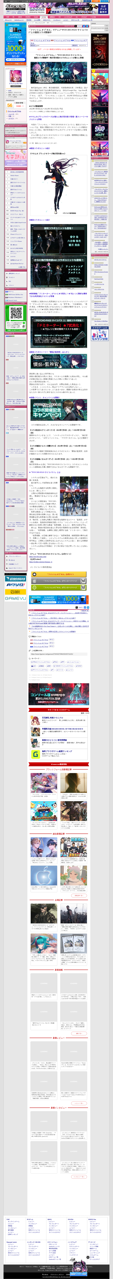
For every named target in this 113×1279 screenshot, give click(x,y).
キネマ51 (12, 256)
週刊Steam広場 (14, 207)
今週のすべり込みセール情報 (17, 203)
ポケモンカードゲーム (100, 259)
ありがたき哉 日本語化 (16, 248)
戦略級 (42, 666)
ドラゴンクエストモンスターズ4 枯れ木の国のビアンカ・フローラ (101, 296)
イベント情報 (94, 1246)
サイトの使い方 (26, 1)
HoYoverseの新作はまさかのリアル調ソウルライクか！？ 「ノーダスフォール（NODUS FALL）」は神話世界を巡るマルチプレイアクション (101, 209)
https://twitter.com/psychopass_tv (40, 562)
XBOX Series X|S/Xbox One (15, 294)
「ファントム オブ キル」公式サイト (60, 574)
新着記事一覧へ (79, 895)
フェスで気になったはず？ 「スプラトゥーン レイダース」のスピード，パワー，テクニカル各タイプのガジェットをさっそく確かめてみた (16, 451)
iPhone (56, 662)
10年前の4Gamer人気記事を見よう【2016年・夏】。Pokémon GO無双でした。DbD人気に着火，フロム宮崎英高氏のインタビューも (16, 401)
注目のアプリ (46, 20)
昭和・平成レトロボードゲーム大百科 (17, 230)
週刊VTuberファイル (16, 189)
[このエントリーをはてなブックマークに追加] (87, 27)
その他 (92, 1257)
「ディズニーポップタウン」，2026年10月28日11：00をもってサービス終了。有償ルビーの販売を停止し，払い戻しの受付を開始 (44, 824)
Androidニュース (19, 20)
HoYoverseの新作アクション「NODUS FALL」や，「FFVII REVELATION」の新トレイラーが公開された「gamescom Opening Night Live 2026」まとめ (100, 226)
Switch (36, 17)
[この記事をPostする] (76, 26)
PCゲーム (11, 291)
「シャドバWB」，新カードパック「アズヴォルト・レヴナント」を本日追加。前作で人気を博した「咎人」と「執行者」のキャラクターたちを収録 (73, 825)
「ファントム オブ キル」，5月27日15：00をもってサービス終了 (53, 618)
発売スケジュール (34, 1230)
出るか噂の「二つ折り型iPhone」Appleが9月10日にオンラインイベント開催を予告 (44, 887)
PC (13, 17)
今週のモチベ (14, 179)
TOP (7, 17)
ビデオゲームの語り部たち (17, 237)
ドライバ (11, 285)
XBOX (20, 17)
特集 (9, 116)
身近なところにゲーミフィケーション (17, 252)
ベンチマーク (73, 1255)
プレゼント (12, 277)
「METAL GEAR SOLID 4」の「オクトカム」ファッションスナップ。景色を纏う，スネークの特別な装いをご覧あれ (16, 354)
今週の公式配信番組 (15, 186)
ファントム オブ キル (16, 83)
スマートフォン (52, 1242)
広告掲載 (68, 1274)
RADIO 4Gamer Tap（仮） (17, 210)
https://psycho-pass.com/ (37, 557)
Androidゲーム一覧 (87, 20)
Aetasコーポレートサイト (15, 568)
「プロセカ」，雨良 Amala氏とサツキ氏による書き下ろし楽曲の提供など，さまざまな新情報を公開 (73, 796)
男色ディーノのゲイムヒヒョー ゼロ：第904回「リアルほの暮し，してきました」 (44, 995)
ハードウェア (68, 17)
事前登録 (28, 20)
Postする (79, 26)
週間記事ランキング (14, 273)
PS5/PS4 (28, 17)
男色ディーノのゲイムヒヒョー (17, 193)
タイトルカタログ (34, 1232)
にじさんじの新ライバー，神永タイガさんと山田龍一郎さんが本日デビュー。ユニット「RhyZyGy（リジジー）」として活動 (44, 860)
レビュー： (20, 142)
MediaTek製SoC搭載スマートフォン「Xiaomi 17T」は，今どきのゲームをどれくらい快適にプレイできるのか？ (73, 1064)
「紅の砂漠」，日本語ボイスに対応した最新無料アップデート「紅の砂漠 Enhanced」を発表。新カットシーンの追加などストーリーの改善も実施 (101, 244)
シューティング (95, 1253)
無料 (49, 666)
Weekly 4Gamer (14, 175)
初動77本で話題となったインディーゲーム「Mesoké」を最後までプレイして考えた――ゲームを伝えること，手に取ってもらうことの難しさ (16, 474)
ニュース (11, 114)
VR (60, 17)
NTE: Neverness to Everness (101, 272)
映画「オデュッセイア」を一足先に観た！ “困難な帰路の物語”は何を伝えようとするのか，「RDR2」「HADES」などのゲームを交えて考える (16, 378)
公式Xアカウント (14, 1)
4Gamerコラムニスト (16, 234)
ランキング (104, 1)
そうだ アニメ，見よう (16, 214)
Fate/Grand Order (98, 278)
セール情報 (37, 20)
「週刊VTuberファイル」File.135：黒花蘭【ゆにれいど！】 (43, 1024)
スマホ (44, 17)
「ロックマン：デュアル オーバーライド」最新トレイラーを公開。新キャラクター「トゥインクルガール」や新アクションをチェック (101, 191)
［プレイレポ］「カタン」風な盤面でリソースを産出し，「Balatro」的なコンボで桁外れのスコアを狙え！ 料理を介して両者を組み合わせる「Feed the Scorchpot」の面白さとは (44, 1065)
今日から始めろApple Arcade (18, 222)
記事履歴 (95, 1)
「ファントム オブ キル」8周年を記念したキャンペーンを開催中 (53, 631)
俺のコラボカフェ (15, 226)
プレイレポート (54, 1224)
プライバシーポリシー (15, 556)
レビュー (11, 1224)
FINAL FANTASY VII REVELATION (101, 265)
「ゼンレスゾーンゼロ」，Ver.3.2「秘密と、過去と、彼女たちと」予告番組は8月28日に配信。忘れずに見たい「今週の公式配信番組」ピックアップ (73, 1025)
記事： (14, 142)
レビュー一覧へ (79, 1103)
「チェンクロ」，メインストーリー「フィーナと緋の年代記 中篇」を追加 (44, 795)
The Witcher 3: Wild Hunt (101, 321)
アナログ (84, 17)
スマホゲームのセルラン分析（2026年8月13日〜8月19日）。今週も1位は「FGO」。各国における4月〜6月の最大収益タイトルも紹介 (73, 996)
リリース (60, 670)
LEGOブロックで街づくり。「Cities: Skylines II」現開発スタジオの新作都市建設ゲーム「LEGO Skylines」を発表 (101, 200)
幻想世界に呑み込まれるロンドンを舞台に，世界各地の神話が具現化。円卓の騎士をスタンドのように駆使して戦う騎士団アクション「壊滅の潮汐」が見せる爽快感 (44, 1095)
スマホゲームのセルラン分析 (17, 198)
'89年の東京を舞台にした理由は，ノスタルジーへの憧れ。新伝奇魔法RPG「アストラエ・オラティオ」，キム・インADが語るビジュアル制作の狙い (16, 548)
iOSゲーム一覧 (75, 20)
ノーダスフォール (99, 284)
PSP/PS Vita (92, 1219)
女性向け (52, 17)
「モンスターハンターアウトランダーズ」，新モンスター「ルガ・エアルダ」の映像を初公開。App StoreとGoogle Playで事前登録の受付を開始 (101, 235)
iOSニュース (8, 20)
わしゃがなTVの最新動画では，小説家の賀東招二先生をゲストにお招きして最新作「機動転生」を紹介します (73, 860)
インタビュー (57, 20)
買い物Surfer (13, 244)
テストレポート (74, 1246)
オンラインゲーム (13, 1221)
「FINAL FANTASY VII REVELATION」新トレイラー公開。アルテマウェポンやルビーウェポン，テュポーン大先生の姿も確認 (101, 164)
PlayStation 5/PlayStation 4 (15, 297)
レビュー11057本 (11, 13)
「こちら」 (66, 1268)
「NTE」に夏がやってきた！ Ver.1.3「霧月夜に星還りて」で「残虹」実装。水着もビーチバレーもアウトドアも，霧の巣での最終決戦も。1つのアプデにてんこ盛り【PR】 (44, 957)
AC (77, 17)
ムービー (65, 20)
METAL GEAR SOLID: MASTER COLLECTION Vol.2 (101, 314)
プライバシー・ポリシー (57, 1274)
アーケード (91, 1242)
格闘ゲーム (93, 1248)
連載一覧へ (23, 267)
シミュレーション (74, 662)
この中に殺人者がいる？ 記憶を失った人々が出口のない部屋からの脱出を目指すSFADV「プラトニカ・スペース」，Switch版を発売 (73, 888)
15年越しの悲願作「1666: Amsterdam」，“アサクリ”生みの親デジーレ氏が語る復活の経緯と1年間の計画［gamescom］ (16, 501)
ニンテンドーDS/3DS (33, 1242)
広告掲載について (13, 564)
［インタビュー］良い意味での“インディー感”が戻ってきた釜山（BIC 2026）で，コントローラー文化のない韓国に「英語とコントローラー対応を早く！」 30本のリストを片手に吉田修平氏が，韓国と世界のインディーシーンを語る (73, 1167)
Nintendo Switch (12, 300)
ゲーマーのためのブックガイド (17, 218)
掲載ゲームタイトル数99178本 (15, 11)
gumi (9, 90)
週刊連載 (11, 1230)
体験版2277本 (21, 13)
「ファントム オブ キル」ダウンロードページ (60, 581)
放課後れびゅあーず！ (16, 260)
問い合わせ (36, 1)
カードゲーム (94, 1251)
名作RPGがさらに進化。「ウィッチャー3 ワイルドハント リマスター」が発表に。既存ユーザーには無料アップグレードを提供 (101, 182)
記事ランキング (13, 1234)
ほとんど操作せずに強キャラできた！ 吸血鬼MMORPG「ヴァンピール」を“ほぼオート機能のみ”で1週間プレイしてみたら (16, 427)
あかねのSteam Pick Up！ (17, 263)
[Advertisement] (59, 1199)
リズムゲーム (94, 1255)
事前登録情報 (53, 1248)
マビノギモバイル (99, 289)
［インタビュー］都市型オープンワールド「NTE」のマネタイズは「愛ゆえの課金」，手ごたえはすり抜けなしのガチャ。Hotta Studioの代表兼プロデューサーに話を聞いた (16, 524)
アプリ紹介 (52, 1253)
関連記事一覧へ (85, 610)
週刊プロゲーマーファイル (17, 182)
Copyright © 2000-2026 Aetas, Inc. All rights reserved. (56, 1276)
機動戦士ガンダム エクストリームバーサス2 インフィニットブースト (100, 305)
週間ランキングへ (103, 249)
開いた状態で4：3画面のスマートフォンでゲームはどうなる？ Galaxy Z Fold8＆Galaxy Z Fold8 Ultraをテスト (73, 1094)
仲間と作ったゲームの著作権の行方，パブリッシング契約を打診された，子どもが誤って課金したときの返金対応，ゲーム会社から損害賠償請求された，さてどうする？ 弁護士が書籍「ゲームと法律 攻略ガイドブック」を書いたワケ (73, 959)
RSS (6, 1)
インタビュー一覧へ (79, 1176)
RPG (63, 662)
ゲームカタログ (95, 1259)
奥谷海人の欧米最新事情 (17, 172)
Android (79, 666)
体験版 (10, 1226)
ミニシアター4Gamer (16, 241)
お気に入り (87, 1)
